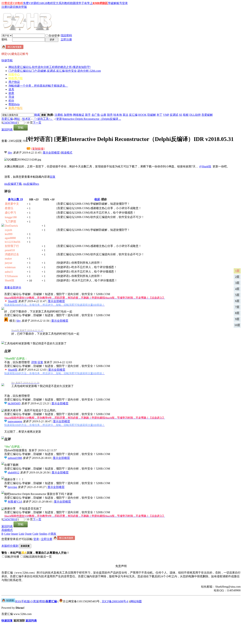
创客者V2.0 (15, 501)
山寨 (103, 114)
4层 (237, 288)
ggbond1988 (15, 457)
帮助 (14, 104)
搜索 (37, 114)
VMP (166, 114)
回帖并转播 (12, 556)
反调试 (174, 114)
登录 (36, 539)
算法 (125, 114)
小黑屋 (34, 601)
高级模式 (7, 530)
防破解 (151, 114)
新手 (88, 114)
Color (7, 533)
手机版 (25, 601)
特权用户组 (16, 78)
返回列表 (7, 129)
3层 (237, 282)
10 (15, 122)
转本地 (117, 114)
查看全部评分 (12, 287)
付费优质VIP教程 (12, 3)
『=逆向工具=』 (43, 118)
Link (21, 533)
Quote (28, 533)
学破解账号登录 (118, 3)
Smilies (43, 533)
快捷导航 (7, 60)
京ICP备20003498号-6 (115, 601)
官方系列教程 (61, 3)
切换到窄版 (20, 6)
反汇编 (133, 114)
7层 (237, 307)
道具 (11, 89)
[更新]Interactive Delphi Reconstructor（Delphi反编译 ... (88, 118)
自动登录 (54, 35)
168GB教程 (46, 3)
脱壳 (110, 114)
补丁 (159, 114)
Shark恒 (12, 301)
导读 (11, 96)
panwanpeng (15, 421)
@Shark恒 (205, 166)
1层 (237, 270)
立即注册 (66, 39)
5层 (237, 294)
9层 (237, 319)
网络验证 (78, 114)
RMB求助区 (100, 3)
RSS (18, 601)
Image (14, 533)
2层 (237, 276)
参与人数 (15, 199)
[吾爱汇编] (27, 28)
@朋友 (52, 533)
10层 (237, 325)
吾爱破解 (207, 114)
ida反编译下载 (13, 183)
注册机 (59, 114)
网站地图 (136, 601)
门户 (55, 70)
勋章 (11, 93)
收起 (97, 199)
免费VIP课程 (31, 3)
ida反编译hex (31, 183)
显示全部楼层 (51, 152)
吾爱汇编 (7, 118)
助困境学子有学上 (81, 3)
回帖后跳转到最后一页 (37, 556)
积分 (11, 100)
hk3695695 (14, 403)
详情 (34, 362)
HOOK (142, 114)
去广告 (95, 114)
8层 (237, 313)
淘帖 (38, 85)
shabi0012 (13, 472)
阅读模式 (66, 152)
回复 (52, 176)
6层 (237, 301)
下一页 (37, 122)
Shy (10, 152)
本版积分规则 (9, 545)
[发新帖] (20, 129)
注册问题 (7, 6)
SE (180, 114)
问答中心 (14, 74)
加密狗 (68, 114)
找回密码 (66, 35)
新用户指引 (16, 108)
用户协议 (14, 81)
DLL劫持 (195, 114)
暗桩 (186, 114)
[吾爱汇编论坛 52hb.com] (8, 601)
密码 (4, 39)
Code (35, 533)
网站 (50, 67)
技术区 (26, 118)
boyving (12, 487)
